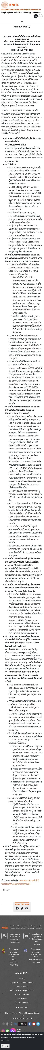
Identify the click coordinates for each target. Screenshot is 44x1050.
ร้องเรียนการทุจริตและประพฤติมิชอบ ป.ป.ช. (13, 953)
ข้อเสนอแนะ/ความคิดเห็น (15, 935)
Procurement (22, 986)
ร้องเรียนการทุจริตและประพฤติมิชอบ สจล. (37, 937)
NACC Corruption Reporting (14, 962)
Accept (5, 1046)
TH (40, 16)
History (22, 978)
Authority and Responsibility (22, 990)
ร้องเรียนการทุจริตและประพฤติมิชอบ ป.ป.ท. (36, 953)
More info (5, 1040)
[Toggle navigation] (22, 21)
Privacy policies (22, 994)
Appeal (37, 944)
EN (36, 16)
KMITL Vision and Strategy (22, 982)
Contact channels (22, 1002)
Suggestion (22, 998)
